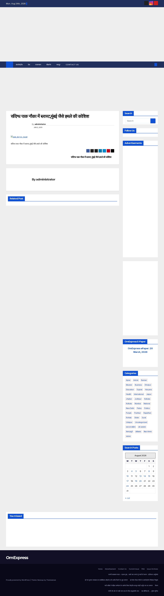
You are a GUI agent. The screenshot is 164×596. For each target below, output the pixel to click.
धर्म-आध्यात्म (142, 427)
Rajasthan (147, 413)
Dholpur (148, 385)
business (138, 385)
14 (145, 476)
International (139, 394)
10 (128, 476)
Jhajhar (129, 399)
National (147, 404)
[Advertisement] (82, 85)
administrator (40, 124)
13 (140, 476)
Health (128, 394)
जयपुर (58, 65)
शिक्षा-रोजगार (148, 432)
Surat (144, 418)
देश (29, 65)
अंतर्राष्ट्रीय (19, 65)
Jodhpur (138, 399)
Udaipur (129, 422)
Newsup (40, 580)
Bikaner (129, 385)
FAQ (143, 569)
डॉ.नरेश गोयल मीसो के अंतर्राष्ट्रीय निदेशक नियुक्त (144, 580)
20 (140, 481)
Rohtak (129, 418)
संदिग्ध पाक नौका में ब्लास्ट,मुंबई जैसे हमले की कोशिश (91, 157)
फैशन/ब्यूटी (129, 432)
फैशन (156, 585)
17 (128, 481)
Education (130, 390)
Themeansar (51, 580)
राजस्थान (38, 65)
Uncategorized (141, 422)
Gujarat (139, 390)
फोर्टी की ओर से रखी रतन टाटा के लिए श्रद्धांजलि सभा (123, 591)
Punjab (128, 413)
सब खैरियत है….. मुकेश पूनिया (149, 591)
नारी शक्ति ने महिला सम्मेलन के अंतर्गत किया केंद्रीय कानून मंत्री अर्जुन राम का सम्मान (129, 585)
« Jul (127, 498)
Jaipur (148, 394)
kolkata (147, 399)
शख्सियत (138, 432)
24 (127, 486)
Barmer (144, 380)
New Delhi (130, 408)
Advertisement (110, 569)
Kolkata (129, 404)
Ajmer (128, 380)
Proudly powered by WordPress (18, 580)
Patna (139, 408)
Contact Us (72, 65)
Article (135, 380)
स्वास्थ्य (128, 436)
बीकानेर (48, 65)
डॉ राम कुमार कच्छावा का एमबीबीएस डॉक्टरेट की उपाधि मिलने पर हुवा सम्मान (106, 580)
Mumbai (138, 404)
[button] (151, 64)
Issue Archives (152, 569)
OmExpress (8, 34)
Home (100, 569)
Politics (147, 408)
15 (149, 476)
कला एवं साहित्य (130, 427)
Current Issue (134, 569)
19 (136, 481)
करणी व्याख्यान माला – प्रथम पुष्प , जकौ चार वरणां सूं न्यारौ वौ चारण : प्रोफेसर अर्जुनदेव (133, 574)
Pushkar (137, 413)
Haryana (148, 390)
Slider (136, 418)
